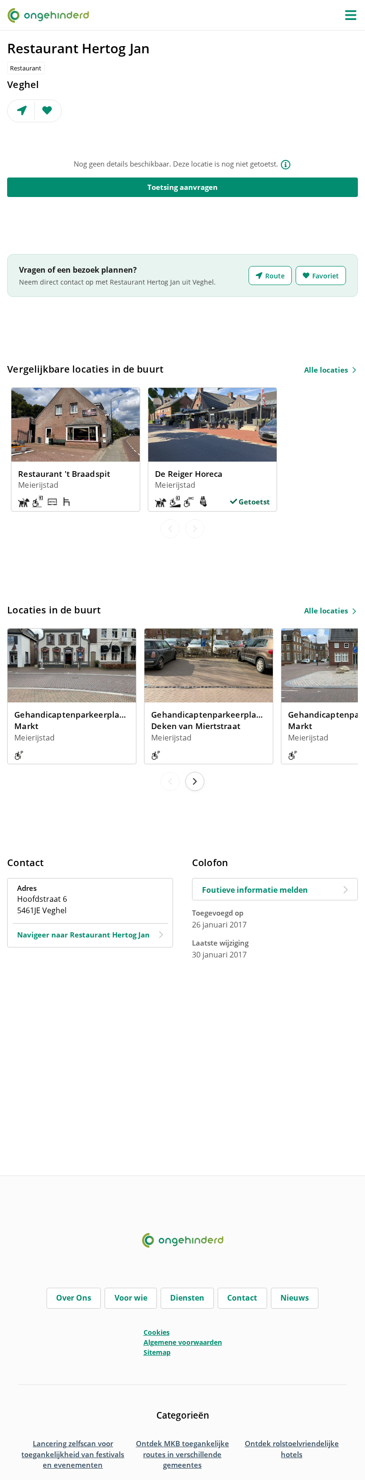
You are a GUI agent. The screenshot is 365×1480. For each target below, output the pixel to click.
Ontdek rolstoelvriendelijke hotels (292, 1449)
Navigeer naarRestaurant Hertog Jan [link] (83, 934)
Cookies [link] (157, 1332)
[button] (350, 15)
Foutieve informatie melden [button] (255, 890)
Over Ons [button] (73, 1298)
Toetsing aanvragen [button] (182, 187)
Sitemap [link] (157, 1352)
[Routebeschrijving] (21, 111)
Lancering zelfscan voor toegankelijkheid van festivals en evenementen (72, 1454)
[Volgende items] (194, 781)
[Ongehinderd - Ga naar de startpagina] (52, 15)
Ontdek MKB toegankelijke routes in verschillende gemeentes (182, 1454)
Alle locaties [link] (326, 370)
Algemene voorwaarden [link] (183, 1342)
